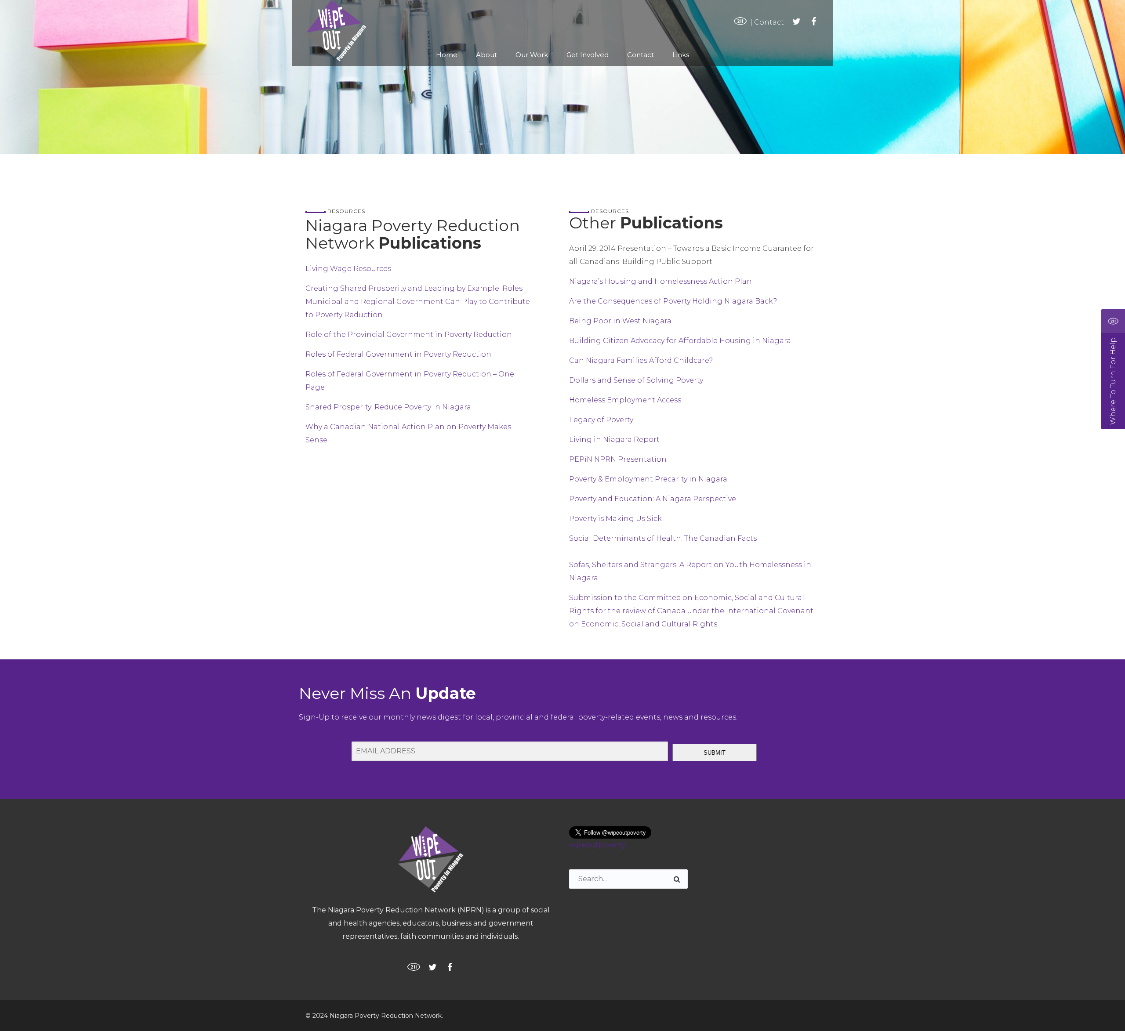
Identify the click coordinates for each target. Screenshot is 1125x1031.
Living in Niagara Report (614, 439)
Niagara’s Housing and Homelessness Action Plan (660, 281)
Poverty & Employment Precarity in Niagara (648, 479)
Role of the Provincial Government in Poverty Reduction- (410, 334)
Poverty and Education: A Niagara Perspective (652, 499)
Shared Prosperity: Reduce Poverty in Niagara (388, 407)
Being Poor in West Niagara (620, 321)
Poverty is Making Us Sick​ (615, 518)
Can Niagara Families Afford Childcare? (641, 360)
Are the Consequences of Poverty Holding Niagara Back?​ (673, 301)
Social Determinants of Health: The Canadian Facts (663, 538)
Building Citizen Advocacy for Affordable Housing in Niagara (680, 340)
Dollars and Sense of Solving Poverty (636, 380)
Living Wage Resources (348, 268)
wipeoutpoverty (597, 845)
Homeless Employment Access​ (625, 400)
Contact (769, 22)
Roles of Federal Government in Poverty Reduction (398, 354)
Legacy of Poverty (601, 420)
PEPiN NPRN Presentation (618, 459)
